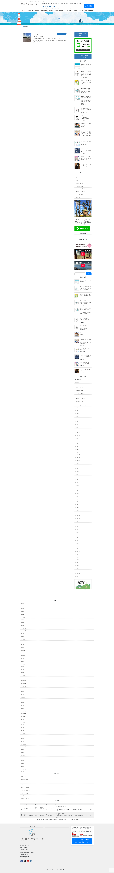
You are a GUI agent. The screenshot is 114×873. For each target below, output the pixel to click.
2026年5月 (77, 416)
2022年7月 (77, 499)
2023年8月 (77, 465)
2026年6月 (77, 413)
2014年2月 (77, 576)
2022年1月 (77, 512)
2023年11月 (77, 457)
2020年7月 (77, 559)
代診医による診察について (85, 280)
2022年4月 (77, 504)
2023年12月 (77, 454)
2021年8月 (77, 526)
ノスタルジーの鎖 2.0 (62, 33)
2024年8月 (77, 438)
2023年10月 (77, 460)
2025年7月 (77, 424)
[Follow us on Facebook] (21, 861)
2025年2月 (77, 429)
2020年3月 (77, 570)
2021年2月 (77, 543)
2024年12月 (77, 432)
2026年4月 (77, 418)
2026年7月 (77, 410)
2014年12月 (77, 573)
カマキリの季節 (38, 36)
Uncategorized (78, 175)
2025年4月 (77, 427)
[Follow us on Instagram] (31, 861)
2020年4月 (77, 568)
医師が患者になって (80, 197)
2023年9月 (77, 463)
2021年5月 (77, 535)
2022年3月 (77, 507)
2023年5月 (77, 471)
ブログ (76, 180)
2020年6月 (77, 562)
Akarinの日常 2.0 (79, 183)
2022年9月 (77, 493)
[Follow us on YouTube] (28, 861)
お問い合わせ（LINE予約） (88, 6)
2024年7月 (77, 441)
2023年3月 (77, 476)
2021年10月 (77, 521)
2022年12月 (77, 485)
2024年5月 (77, 446)
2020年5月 (77, 565)
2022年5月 (77, 501)
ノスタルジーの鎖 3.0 (80, 194)
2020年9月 (77, 554)
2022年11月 (77, 488)
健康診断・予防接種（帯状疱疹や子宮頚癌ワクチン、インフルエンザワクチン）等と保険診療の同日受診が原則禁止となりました (85, 311)
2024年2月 (77, 452)
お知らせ (77, 177)
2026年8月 (77, 407)
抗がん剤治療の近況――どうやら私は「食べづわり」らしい (86, 109)
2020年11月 (77, 551)
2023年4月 (77, 474)
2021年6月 (77, 532)
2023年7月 (77, 468)
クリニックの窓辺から (80, 188)
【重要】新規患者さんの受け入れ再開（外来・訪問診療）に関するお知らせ (85, 288)
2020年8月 (77, 557)
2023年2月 (77, 479)
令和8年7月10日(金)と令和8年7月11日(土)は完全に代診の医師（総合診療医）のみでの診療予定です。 (86, 134)
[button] (81, 34)
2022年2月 (77, 510)
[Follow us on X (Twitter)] (24, 861)
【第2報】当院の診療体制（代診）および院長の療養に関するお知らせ (86, 90)
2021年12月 (77, 515)
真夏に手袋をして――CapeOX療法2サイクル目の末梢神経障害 (86, 117)
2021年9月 (77, 523)
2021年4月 (77, 537)
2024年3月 (77, 449)
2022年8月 (77, 496)
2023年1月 (77, 482)
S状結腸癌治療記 (79, 186)
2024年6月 (77, 443)
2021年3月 (77, 540)
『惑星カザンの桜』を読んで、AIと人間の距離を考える (86, 150)
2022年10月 (77, 490)
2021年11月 (77, 518)
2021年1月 (77, 546)
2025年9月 (77, 421)
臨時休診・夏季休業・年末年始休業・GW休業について (86, 82)
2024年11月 (77, 435)
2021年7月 (77, 529)
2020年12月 (77, 548)
